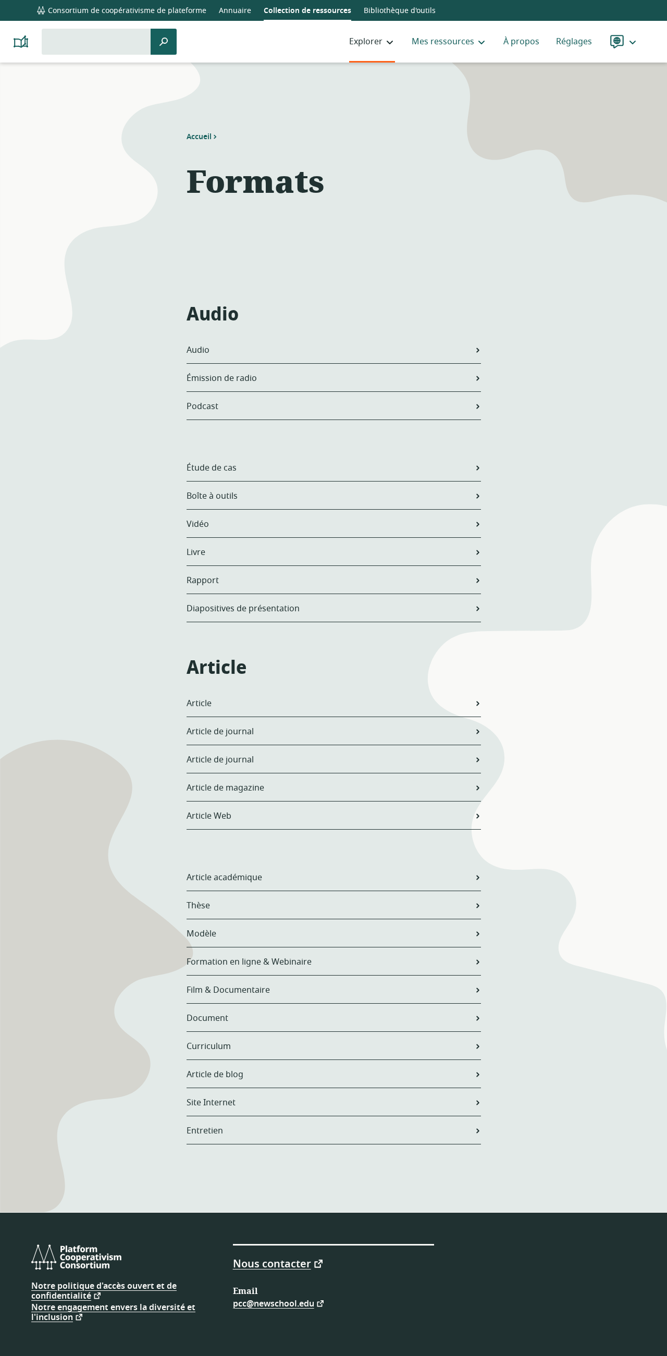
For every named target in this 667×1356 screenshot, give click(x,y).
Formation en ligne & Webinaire (249, 962)
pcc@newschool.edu (273, 1303)
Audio (198, 350)
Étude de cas (212, 468)
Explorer (365, 41)
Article (199, 703)
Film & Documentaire (228, 990)
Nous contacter (272, 1263)
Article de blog (215, 1074)
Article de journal (220, 731)
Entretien (205, 1131)
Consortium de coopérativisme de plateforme (126, 10)
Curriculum (209, 1046)
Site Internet (211, 1102)
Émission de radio (222, 378)
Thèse (198, 905)
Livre (196, 552)
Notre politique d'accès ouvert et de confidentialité (104, 1291)
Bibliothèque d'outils (400, 10)
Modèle (201, 934)
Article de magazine (225, 788)
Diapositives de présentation (243, 608)
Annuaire (235, 10)
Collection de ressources (307, 10)
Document (207, 1018)
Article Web (209, 816)
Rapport (203, 580)
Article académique (224, 877)
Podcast (202, 406)
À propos (521, 41)
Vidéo (198, 524)
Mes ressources (443, 41)
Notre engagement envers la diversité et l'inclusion (113, 1312)
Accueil (199, 136)
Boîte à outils (212, 496)
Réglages (574, 41)
